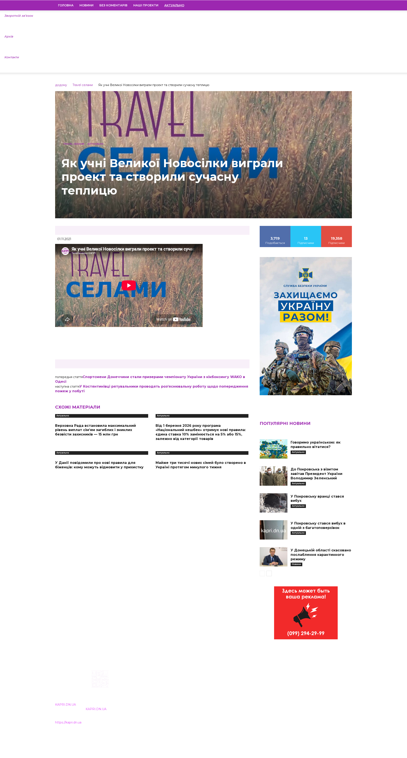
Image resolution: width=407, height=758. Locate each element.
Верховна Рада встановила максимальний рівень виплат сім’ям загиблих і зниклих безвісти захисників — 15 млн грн (95, 430)
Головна (66, 5)
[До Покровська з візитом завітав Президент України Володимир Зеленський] (273, 475)
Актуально (95, 143)
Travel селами (82, 85)
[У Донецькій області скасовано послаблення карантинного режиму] (273, 556)
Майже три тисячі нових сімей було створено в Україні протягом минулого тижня (201, 465)
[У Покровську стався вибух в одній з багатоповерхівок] (273, 530)
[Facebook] (320, 5)
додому (61, 85)
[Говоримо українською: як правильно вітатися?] (273, 449)
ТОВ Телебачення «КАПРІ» (179, 697)
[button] (347, 5)
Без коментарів (113, 5)
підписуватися (336, 227)
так (275, 227)
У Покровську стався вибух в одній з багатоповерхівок (318, 525)
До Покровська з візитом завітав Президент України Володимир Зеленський (316, 473)
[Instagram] (327, 5)
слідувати (306, 227)
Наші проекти (145, 5)
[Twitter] (341, 5)
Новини (86, 5)
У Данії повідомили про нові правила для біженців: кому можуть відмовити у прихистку (99, 465)
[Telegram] (334, 5)
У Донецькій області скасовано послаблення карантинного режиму (321, 554)
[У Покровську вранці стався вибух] (273, 503)
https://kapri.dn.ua (68, 722)
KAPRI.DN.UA (65, 705)
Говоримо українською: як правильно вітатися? (315, 444)
